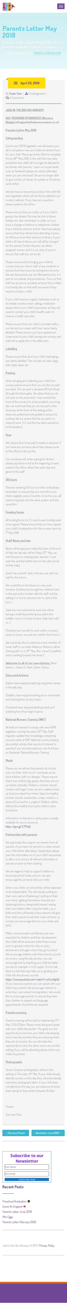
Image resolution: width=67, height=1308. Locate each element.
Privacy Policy (46, 1245)
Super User (15, 93)
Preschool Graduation (14, 1201)
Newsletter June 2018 (47, 1132)
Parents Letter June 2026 (17, 1211)
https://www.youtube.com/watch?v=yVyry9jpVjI (32, 979)
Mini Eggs (7, 1217)
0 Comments (17, 97)
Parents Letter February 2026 (19, 1222)
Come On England (12, 1206)
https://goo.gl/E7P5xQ (18, 826)
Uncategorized (22, 53)
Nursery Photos (16, 1132)
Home (9, 53)
